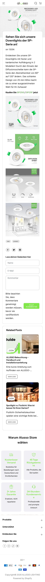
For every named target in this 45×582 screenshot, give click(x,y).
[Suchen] (36, 3)
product (16, 241)
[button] (4, 3)
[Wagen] (40, 3)
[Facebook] (8, 250)
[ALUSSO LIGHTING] (22, 3)
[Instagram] (9, 546)
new (8, 241)
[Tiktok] (13, 546)
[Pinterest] (20, 250)
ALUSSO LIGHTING (31, 575)
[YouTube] (17, 546)
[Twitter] (14, 250)
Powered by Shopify (22, 578)
